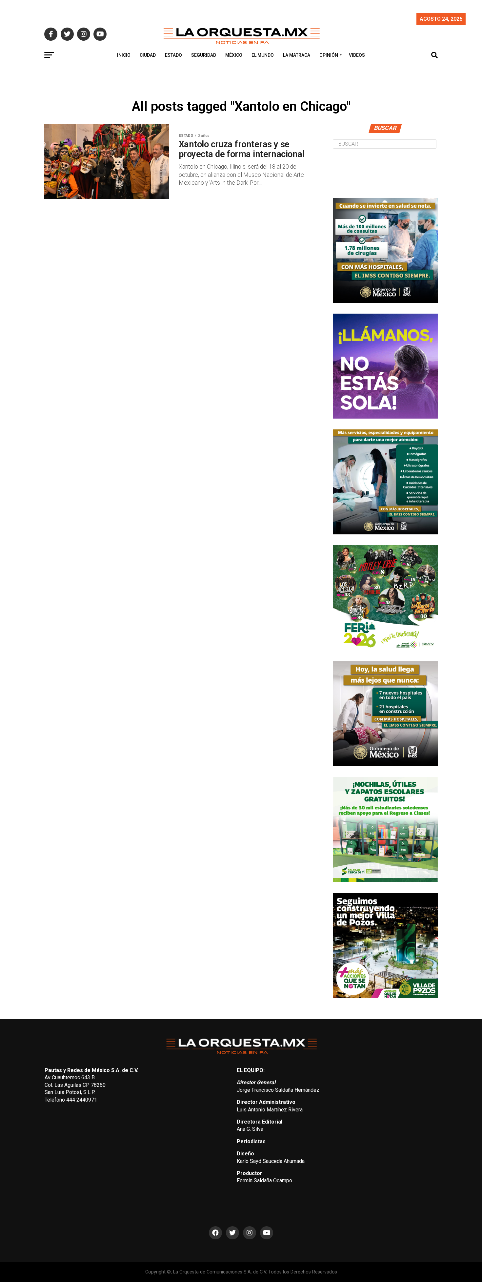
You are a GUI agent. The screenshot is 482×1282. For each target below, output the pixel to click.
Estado (173, 55)
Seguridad (203, 55)
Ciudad (148, 55)
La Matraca (296, 55)
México (233, 55)
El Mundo (262, 55)
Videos (357, 55)
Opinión (328, 55)
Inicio (124, 55)
